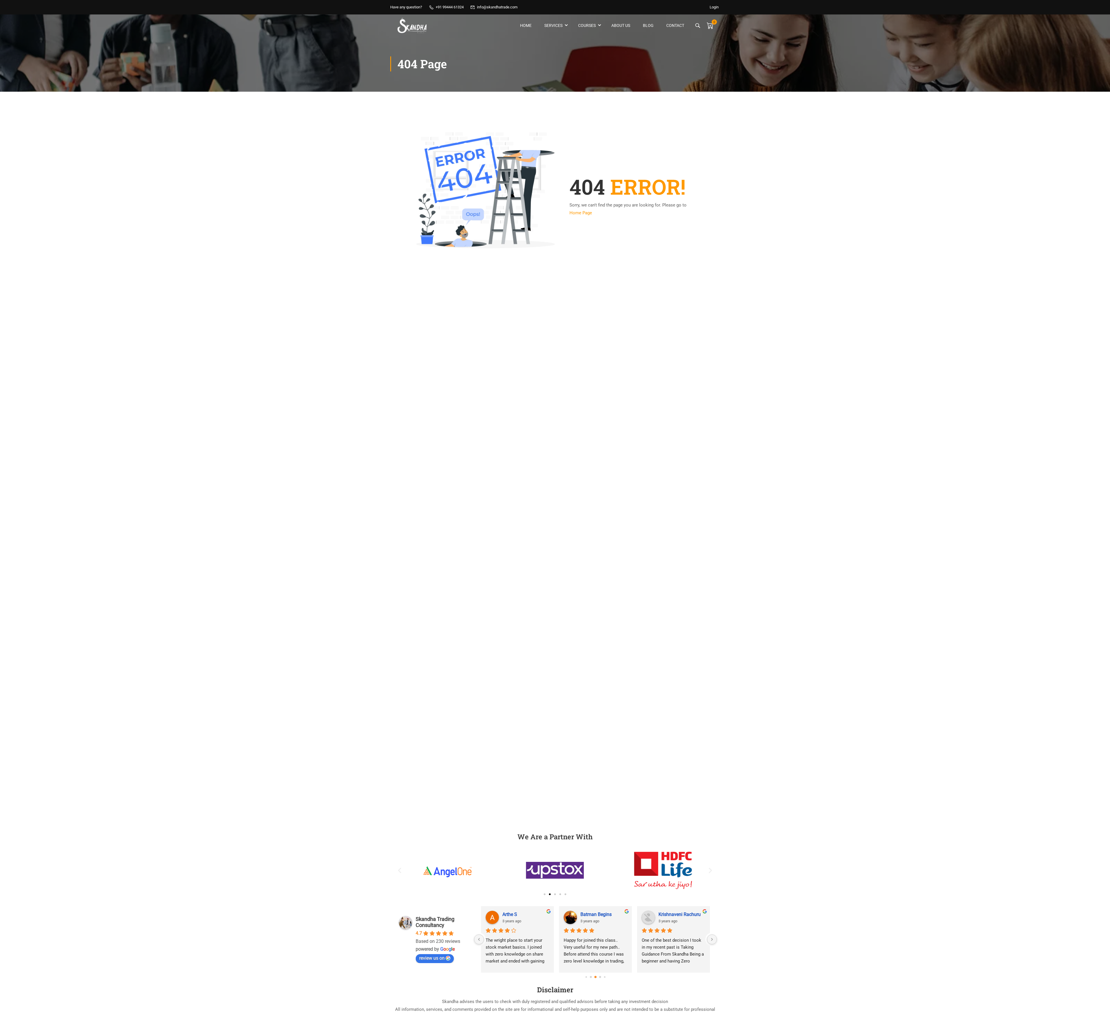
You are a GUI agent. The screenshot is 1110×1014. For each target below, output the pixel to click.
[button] (399, 870)
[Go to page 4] (604, 977)
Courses (587, 25)
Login (714, 7)
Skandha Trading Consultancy (435, 922)
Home (526, 25)
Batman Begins (596, 914)
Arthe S (509, 914)
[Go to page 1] (591, 977)
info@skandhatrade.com (497, 7)
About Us (620, 25)
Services (553, 25)
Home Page (580, 212)
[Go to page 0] (586, 977)
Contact (675, 25)
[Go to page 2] (595, 977)
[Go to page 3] (600, 977)
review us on (432, 958)
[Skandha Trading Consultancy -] (412, 25)
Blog (648, 25)
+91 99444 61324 (450, 7)
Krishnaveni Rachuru (679, 914)
